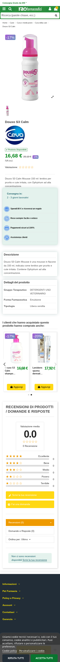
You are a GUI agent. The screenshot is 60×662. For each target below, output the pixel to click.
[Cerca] (10, 9)
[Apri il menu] (4, 9)
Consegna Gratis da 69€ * (14, 3)
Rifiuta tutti (16, 658)
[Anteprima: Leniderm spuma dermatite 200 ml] (47, 363)
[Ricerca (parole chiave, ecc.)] (56, 15)
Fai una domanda (20, 504)
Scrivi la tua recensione (24, 495)
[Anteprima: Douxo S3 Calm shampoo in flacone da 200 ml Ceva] (20, 363)
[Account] (50, 9)
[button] (30, 67)
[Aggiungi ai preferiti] (12, 363)
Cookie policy (9, 650)
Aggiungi (18, 387)
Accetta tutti (44, 658)
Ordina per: (14, 539)
